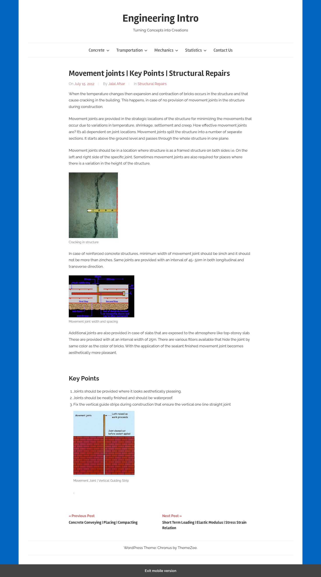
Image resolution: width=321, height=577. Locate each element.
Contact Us (223, 50)
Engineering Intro (161, 18)
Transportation (129, 50)
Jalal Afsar (116, 84)
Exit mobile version (160, 570)
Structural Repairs (152, 84)
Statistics (193, 50)
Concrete (97, 50)
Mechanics (163, 50)
